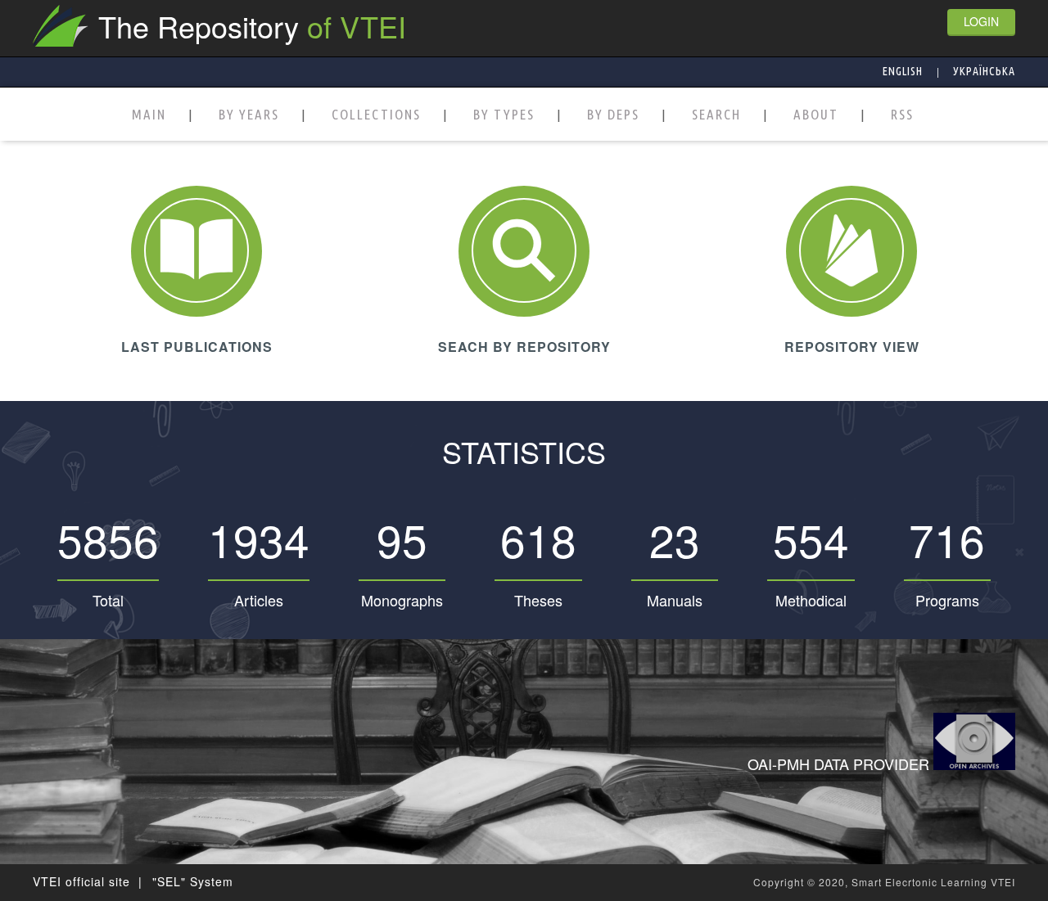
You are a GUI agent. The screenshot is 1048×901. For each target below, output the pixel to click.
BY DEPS (613, 115)
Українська (984, 71)
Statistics (524, 451)
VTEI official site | (87, 881)
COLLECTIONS (376, 115)
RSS (902, 115)
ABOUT (815, 115)
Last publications (197, 346)
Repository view (851, 346)
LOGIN (981, 21)
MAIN (149, 115)
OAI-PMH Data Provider (840, 763)
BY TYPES (504, 115)
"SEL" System (192, 881)
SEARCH (716, 115)
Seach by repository (524, 346)
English (903, 71)
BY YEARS (249, 115)
